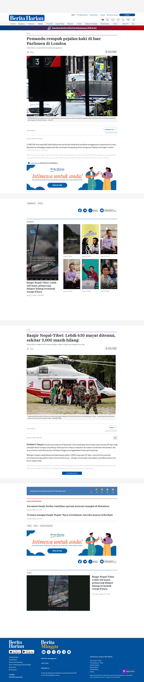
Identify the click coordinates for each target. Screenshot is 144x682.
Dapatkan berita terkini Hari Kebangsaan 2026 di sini (74, 28)
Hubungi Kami (13, 657)
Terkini (13, 24)
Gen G (115, 24)
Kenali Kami (13, 660)
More (124, 24)
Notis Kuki (12, 667)
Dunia (40, 24)
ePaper (102, 15)
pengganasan (31, 203)
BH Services (13, 670)
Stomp (92, 672)
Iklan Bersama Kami (16, 677)
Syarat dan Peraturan (16, 662)
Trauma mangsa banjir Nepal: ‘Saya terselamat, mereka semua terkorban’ (70, 514)
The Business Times (96, 663)
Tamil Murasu (94, 669)
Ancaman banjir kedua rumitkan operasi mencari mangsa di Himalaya (68, 506)
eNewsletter (94, 15)
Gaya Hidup (60, 24)
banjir (35, 526)
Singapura (21, 24)
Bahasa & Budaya (91, 24)
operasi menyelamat (46, 526)
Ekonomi (49, 24)
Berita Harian (94, 667)
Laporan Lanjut (72, 473)
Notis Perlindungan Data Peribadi (20, 665)
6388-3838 (44, 663)
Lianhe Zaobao (94, 665)
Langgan (127, 15)
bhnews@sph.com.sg (52, 675)
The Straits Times (96, 660)
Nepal (29, 526)
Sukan (79, 24)
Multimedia (104, 24)
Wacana (70, 24)
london (40, 203)
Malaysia (31, 24)
